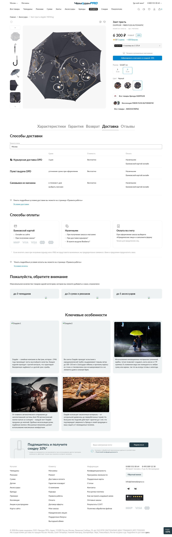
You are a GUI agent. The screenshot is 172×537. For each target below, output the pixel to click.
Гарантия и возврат (57, 483)
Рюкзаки (13, 475)
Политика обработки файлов (99, 508)
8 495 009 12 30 (149, 466)
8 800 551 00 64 (132, 466)
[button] (154, 9)
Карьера (52, 492)
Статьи (90, 483)
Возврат (93, 126)
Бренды (13, 492)
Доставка (110, 126)
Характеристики (51, 126)
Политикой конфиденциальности (107, 452)
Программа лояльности (97, 475)
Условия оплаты (21, 266)
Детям (13, 483)
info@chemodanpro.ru (135, 481)
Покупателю (116, 9)
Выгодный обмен (56, 521)
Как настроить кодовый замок (100, 496)
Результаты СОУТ (94, 504)
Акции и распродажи (19, 504)
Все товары (15, 9)
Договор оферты (56, 504)
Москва (13, 3)
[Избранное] (149, 9)
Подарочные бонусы (57, 517)
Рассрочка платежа (95, 492)
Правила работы (56, 496)
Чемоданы (14, 470)
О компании (54, 487)
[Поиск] (138, 9)
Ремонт (52, 475)
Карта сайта (15, 508)
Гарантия (76, 126)
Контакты (91, 487)
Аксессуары (15, 487)
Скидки (104, 9)
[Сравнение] (143, 9)
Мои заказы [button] (54, 508)
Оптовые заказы (94, 500)
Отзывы (128, 126)
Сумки (12, 479)
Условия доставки (21, 204)
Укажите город (15, 143)
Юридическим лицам (58, 513)
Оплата (52, 500)
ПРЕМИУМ (93, 9)
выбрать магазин (56, 187)
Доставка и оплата (57, 479)
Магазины (25, 3)
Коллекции (14, 500)
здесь (147, 532)
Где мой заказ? (138, 3)
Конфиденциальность (96, 470)
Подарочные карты (95, 479)
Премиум (14, 496)
